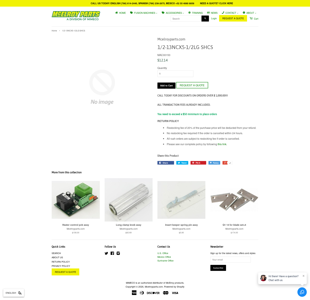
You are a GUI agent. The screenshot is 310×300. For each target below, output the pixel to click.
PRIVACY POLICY (61, 265)
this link (222, 144)
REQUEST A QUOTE (233, 18)
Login (214, 18)
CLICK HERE (226, 3)
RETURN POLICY (61, 261)
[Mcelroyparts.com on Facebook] (112, 253)
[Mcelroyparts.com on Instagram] (118, 253)
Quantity (162, 68)
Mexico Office (164, 256)
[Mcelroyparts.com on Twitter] (106, 253)
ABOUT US (57, 257)
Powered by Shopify (174, 286)
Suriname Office (165, 260)
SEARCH (56, 253)
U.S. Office (162, 253)
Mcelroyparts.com (154, 286)
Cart (255, 18)
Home (54, 30)
